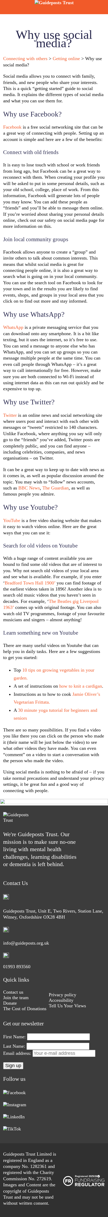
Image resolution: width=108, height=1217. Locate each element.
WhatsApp (13, 327)
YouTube (11, 520)
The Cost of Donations (24, 1008)
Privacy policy (62, 994)
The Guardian (55, 488)
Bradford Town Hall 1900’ (30, 583)
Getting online (66, 58)
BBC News (29, 488)
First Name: (14, 1036)
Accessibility (61, 1000)
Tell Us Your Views (67, 1005)
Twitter (10, 415)
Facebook (12, 127)
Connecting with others (25, 58)
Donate (10, 1003)
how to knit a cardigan (80, 686)
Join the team (16, 997)
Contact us (13, 992)
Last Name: (14, 1046)
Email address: (18, 1053)
